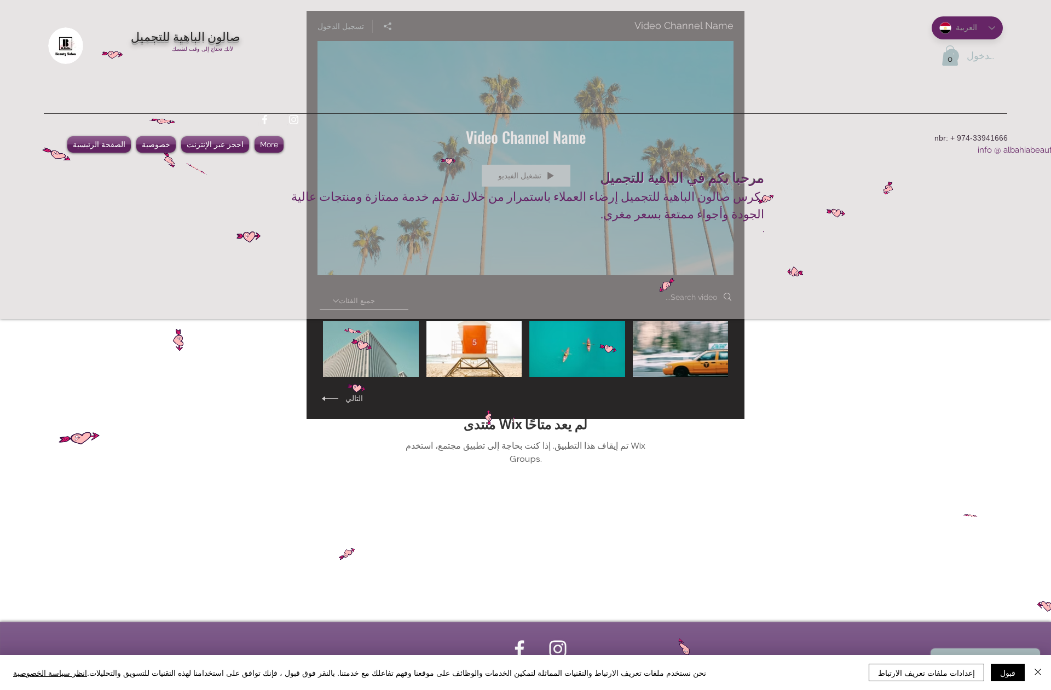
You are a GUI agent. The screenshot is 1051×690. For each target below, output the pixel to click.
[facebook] (264, 119)
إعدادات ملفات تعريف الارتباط (926, 672)
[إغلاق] (1037, 672)
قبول (1007, 672)
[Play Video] (680, 348)
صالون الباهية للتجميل (185, 35)
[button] (950, 55)
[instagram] (293, 119)
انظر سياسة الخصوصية (50, 672)
